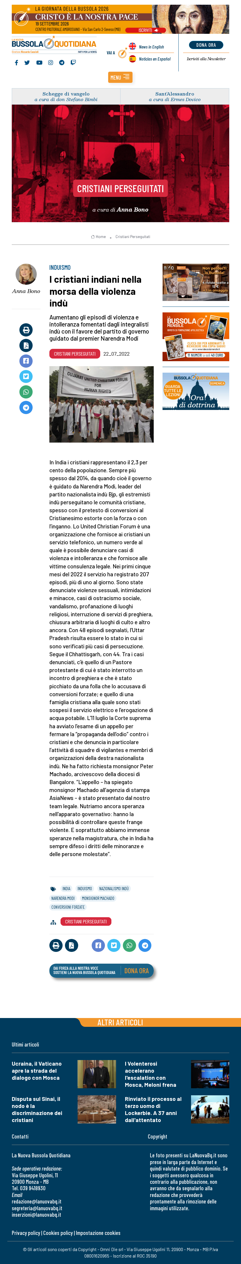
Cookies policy (58, 1232)
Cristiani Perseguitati (120, 188)
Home (101, 236)
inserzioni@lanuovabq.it (36, 1214)
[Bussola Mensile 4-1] (196, 282)
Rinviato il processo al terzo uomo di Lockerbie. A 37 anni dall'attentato (153, 1109)
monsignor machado (98, 898)
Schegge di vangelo (66, 93)
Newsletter (206, 59)
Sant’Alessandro (174, 93)
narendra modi (63, 898)
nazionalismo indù (114, 888)
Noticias (154, 58)
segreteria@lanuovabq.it (37, 1208)
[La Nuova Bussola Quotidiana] (54, 45)
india (66, 888)
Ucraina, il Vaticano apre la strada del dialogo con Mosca (37, 1070)
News (151, 46)
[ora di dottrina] (196, 391)
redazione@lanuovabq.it (36, 1201)
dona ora (206, 44)
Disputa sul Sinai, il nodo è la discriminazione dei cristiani (37, 1109)
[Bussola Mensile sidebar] (196, 336)
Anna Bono (26, 291)
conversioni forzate (68, 907)
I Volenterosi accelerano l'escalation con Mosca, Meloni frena (150, 1074)
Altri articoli (120, 1022)
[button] (120, 77)
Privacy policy (26, 1232)
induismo (85, 888)
